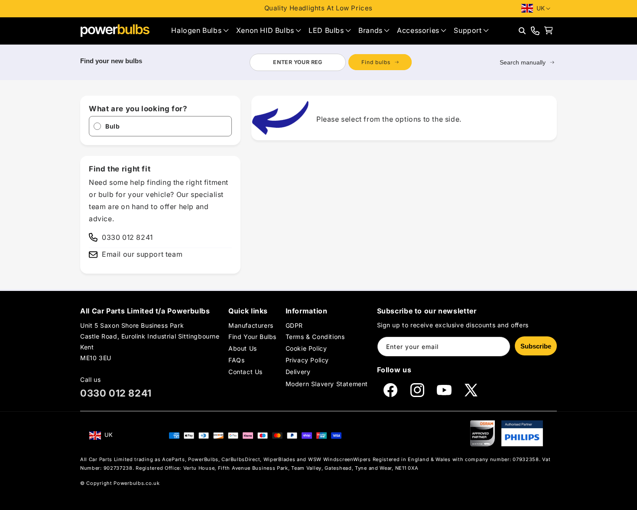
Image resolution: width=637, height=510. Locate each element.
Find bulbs (375, 62)
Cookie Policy (306, 348)
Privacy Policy (307, 360)
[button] (200, 31)
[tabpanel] (330, 62)
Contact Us (245, 372)
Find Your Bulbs (252, 336)
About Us (242, 348)
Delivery (298, 372)
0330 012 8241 (116, 393)
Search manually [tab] (523, 62)
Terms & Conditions (315, 336)
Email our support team (142, 254)
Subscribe (535, 346)
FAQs (236, 360)
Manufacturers (250, 325)
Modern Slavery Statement (327, 383)
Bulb (112, 126)
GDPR (294, 325)
